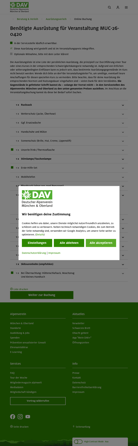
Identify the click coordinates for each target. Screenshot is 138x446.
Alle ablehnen (69, 243)
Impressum (54, 253)
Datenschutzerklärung (34, 253)
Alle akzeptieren (101, 243)
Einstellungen (37, 243)
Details (40, 234)
